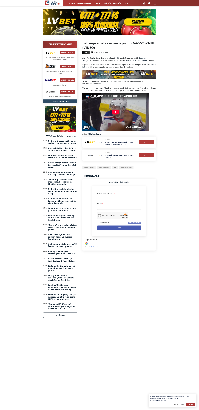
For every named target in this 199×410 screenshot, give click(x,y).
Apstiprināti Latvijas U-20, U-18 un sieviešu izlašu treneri (62, 149)
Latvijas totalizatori (60, 101)
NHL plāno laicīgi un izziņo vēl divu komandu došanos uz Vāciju (62, 191)
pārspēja (129, 60)
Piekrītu (190, 404)
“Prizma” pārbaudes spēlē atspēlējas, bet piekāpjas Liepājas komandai (60, 181)
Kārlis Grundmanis (94, 134)
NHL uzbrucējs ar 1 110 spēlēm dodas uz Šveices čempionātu (60, 236)
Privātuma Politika (179, 404)
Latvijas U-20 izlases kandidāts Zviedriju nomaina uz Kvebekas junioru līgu (62, 287)
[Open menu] (154, 3)
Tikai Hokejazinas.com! (80, 3)
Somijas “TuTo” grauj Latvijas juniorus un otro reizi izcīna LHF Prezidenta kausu (62, 296)
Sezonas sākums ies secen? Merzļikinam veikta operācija (62, 156)
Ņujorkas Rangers (126, 168)
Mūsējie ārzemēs (112, 3)
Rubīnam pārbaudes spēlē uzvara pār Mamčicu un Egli (61, 173)
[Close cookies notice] (194, 396)
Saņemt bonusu (67, 53)
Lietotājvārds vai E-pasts (106, 194)
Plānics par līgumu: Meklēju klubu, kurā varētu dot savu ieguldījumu (61, 217)
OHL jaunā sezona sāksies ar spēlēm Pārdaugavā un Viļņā (62, 142)
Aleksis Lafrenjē (89, 168)
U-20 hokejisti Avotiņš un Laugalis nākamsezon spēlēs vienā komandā (62, 200)
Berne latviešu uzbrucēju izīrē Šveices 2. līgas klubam (61, 259)
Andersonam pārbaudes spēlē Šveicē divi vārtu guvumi (62, 245)
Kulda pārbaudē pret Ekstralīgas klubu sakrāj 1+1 (61, 252)
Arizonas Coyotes (103, 168)
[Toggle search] (149, 3)
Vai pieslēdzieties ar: (91, 240)
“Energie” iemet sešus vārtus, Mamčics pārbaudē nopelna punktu (62, 227)
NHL (98, 3)
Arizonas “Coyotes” (140, 60)
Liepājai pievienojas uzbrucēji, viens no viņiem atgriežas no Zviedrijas (61, 277)
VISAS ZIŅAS (71, 136)
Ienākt (119, 228)
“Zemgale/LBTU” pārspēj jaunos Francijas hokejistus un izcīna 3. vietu (61, 306)
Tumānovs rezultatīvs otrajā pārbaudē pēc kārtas (62, 209)
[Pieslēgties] (143, 3)
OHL (127, 3)
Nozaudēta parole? (134, 222)
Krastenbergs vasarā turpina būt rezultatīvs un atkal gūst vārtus (62, 165)
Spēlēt (146, 142)
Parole (100, 203)
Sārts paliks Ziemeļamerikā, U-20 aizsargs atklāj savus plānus (61, 268)
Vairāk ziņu (60, 315)
